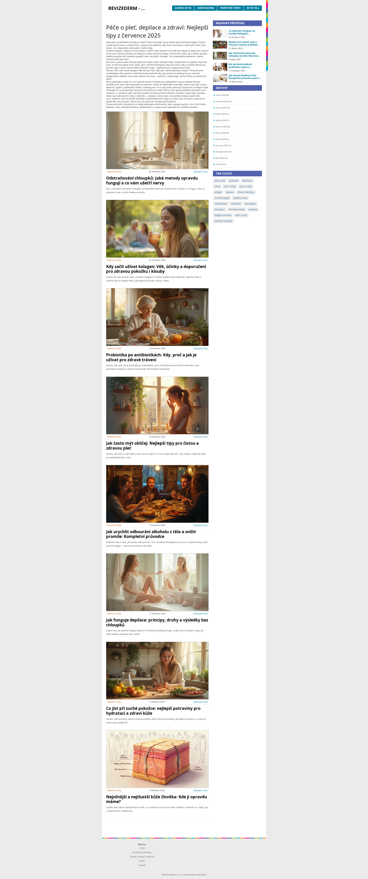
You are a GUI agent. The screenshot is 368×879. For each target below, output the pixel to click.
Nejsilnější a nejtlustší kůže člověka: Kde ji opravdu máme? (156, 799)
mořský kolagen (222, 198)
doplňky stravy (240, 198)
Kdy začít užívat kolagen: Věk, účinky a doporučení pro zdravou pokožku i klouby (156, 269)
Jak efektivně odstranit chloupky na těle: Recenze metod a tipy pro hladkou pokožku (243, 54)
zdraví (217, 186)
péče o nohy (241, 215)
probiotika (233, 180)
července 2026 (224, 101)
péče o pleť (220, 180)
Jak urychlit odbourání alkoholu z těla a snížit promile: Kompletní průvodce (151, 534)
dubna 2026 (222, 120)
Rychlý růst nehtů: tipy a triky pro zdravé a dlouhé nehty (243, 43)
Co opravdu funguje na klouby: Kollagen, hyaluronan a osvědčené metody (242, 32)
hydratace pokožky (223, 221)
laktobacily (247, 180)
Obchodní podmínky (142, 852)
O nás (142, 848)
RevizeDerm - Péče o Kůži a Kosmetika (128, 8)
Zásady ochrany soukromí (142, 856)
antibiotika (236, 203)
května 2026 (222, 114)
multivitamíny (221, 203)
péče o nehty (246, 186)
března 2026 (223, 126)
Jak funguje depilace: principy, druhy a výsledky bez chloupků (157, 622)
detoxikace (220, 209)
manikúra (253, 209)
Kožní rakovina (206, 8)
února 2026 (222, 133)
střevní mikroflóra (246, 192)
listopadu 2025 (224, 151)
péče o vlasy (230, 186)
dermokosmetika (237, 209)
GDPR (142, 861)
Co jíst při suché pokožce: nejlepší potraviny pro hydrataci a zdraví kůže (153, 711)
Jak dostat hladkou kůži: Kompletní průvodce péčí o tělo (244, 77)
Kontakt (142, 865)
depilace (230, 192)
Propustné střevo (230, 8)
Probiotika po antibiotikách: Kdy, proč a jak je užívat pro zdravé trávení (151, 357)
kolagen (218, 192)
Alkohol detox (183, 8)
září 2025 (221, 164)
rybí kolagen (250, 203)
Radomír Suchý (114, 171)
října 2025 (221, 158)
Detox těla (253, 8)
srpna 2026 (222, 95)
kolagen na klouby (223, 215)
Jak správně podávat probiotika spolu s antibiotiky (240, 65)
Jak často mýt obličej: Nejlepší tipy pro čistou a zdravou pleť (152, 445)
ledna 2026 (222, 139)
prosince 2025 (223, 145)
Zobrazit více (200, 171)
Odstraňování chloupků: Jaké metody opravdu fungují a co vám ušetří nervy (152, 180)
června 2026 (222, 107)
